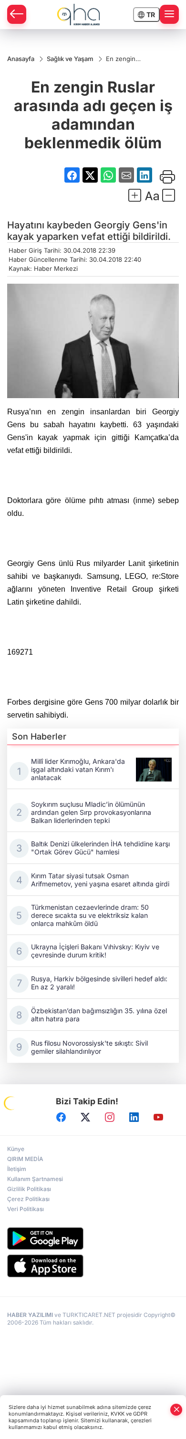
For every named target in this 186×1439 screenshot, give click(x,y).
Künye (15, 1148)
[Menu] (169, 14)
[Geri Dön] (16, 14)
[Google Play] (93, 1238)
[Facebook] (61, 1117)
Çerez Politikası (28, 1199)
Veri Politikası (25, 1209)
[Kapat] (176, 1410)
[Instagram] (109, 1117)
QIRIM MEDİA (25, 1158)
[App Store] (93, 1265)
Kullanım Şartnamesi (35, 1178)
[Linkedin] (134, 1117)
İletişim (16, 1168)
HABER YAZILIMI (30, 1314)
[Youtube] (158, 1117)
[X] (85, 1117)
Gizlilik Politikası (29, 1188)
